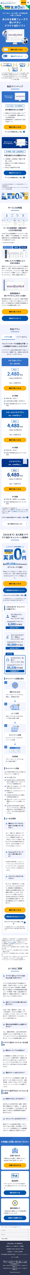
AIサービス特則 (15, 1257)
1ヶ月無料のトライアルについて (19, 511)
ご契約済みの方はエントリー (15, 590)
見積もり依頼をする (15, 1218)
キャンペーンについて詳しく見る (14, 595)
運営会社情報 (10, 1243)
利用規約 (22, 1246)
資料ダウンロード (15, 173)
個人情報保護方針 (19, 1243)
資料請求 (23, 2)
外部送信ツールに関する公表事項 (15, 1251)
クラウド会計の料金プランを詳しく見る (14, 517)
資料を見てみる (15, 1193)
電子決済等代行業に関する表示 (8, 1254)
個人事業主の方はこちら (15, 524)
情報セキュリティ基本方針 (12, 1246)
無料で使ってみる (15, 127)
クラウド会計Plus (21, 337)
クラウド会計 (8, 337)
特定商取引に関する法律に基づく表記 (15, 1249)
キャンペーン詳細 (12, 942)
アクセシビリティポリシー (23, 1254)
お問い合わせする (15, 1165)
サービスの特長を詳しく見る (13, 132)
